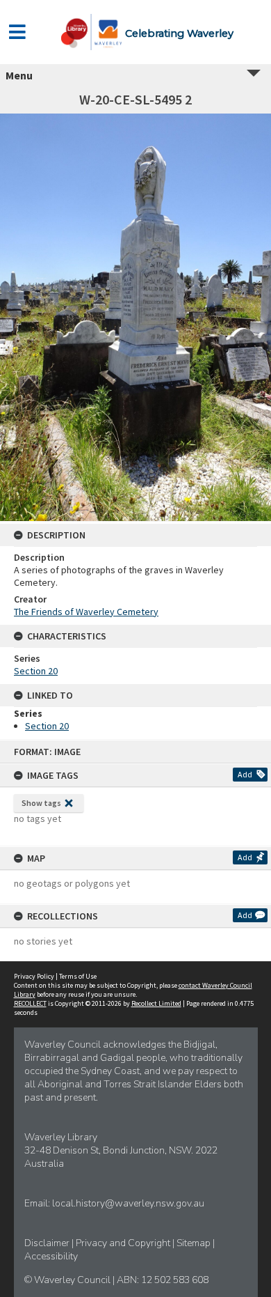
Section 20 (36, 671)
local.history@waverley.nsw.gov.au (128, 1203)
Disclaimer (48, 1243)
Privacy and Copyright (124, 1243)
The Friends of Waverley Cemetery (86, 611)
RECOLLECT (30, 1003)
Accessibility (51, 1256)
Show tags (41, 803)
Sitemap (194, 1243)
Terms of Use (78, 976)
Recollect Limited (156, 1003)
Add (245, 774)
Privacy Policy (34, 976)
